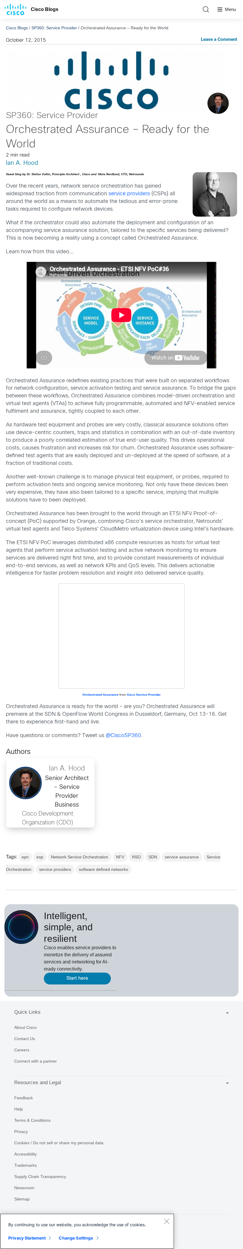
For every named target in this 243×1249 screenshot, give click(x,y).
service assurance (182, 857)
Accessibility (25, 1154)
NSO (136, 857)
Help (18, 1109)
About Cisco (25, 1027)
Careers (21, 1049)
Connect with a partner (35, 1061)
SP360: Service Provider (54, 27)
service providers (129, 193)
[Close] (167, 1221)
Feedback (23, 1097)
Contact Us (24, 1038)
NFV (120, 857)
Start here (77, 978)
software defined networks (103, 869)
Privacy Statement (27, 1237)
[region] (87, 1231)
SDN (152, 857)
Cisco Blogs (44, 9)
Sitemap (22, 1199)
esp (39, 857)
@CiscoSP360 (123, 735)
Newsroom (24, 1187)
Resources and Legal (37, 1082)
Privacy (21, 1131)
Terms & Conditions (32, 1120)
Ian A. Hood (22, 163)
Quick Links (27, 1012)
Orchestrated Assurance (100, 695)
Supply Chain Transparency (40, 1176)
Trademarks (25, 1165)
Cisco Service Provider (144, 695)
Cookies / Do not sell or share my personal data (58, 1142)
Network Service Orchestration (79, 857)
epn (25, 857)
